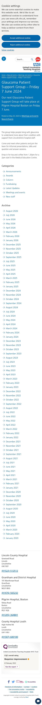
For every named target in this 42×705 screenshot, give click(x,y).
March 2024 (11, 328)
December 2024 (13, 290)
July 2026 (10, 215)
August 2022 (12, 408)
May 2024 (10, 320)
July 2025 (10, 261)
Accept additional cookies (20, 38)
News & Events (12, 75)
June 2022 (11, 416)
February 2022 (12, 433)
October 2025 (12, 253)
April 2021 (11, 475)
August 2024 (12, 307)
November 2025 (13, 248)
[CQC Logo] (10, 648)
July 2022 (10, 412)
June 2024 (11, 316)
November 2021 (13, 446)
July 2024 (10, 311)
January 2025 (12, 286)
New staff (10, 196)
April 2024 (11, 324)
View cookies (8, 50)
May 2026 (10, 223)
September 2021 (13, 454)
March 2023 (11, 378)
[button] (38, 59)
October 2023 (12, 349)
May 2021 (10, 471)
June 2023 (11, 366)
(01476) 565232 (10, 593)
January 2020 (12, 538)
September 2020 (13, 504)
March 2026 (11, 232)
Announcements (13, 171)
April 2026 (11, 227)
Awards (9, 175)
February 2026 (12, 236)
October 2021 (12, 450)
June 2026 (11, 219)
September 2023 (13, 353)
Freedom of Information (13, 687)
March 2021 (11, 479)
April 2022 (11, 425)
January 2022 (12, 437)
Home (3, 75)
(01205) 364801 (10, 615)
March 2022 (11, 429)
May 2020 (10, 521)
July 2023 (10, 362)
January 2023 (12, 387)
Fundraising (11, 184)
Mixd (26, 697)
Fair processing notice (16, 689)
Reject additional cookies (20, 45)
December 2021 (13, 441)
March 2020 (11, 529)
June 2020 (11, 517)
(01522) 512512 (10, 571)
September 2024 (13, 303)
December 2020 (13, 492)
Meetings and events (25, 75)
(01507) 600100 (10, 637)
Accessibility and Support (19, 692)
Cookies (34, 687)
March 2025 (11, 278)
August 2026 (12, 211)
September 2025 (13, 257)
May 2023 (10, 370)
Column (9, 180)
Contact (27, 687)
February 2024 (12, 332)
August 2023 (12, 357)
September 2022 (13, 404)
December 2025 (13, 244)
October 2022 (12, 399)
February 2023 (12, 383)
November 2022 (13, 395)
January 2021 (12, 487)
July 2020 (10, 513)
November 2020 (13, 496)
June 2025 (11, 265)
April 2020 (11, 525)
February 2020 (12, 534)
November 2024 (13, 295)
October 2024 (12, 299)
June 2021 (11, 466)
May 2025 (10, 269)
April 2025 (11, 274)
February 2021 (12, 483)
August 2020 (12, 508)
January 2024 (12, 337)
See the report (10, 667)
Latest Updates (13, 188)
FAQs (31, 692)
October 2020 (12, 500)
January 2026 (12, 240)
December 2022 (13, 391)
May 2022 (10, 420)
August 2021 (12, 458)
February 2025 (12, 282)
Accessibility (30, 689)
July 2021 (10, 462)
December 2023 (13, 341)
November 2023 (13, 345)
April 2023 (11, 374)
